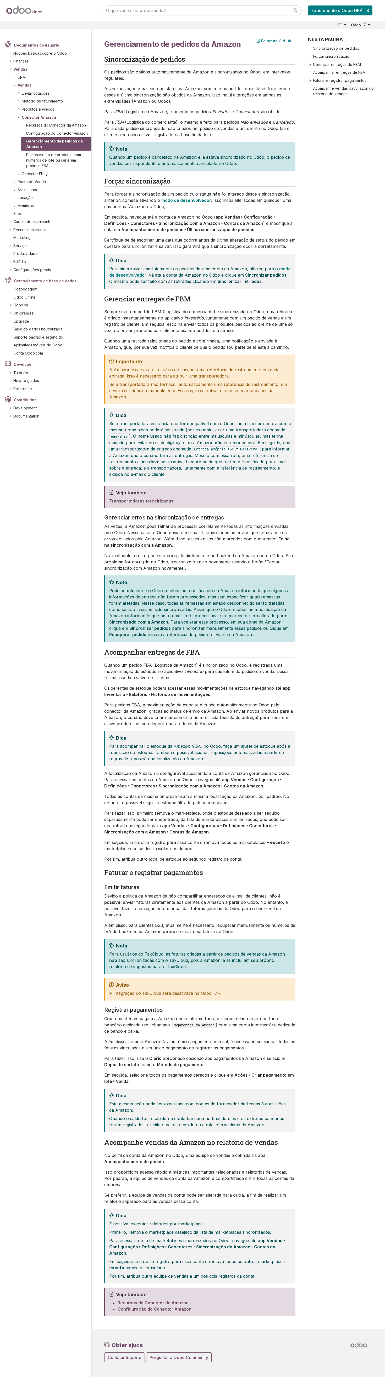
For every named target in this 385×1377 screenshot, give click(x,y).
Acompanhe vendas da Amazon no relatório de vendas (343, 91)
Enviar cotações (36, 93)
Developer (23, 364)
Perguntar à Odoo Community (179, 1357)
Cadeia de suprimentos (33, 221)
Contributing (25, 400)
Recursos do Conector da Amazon (56, 125)
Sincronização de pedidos (336, 48)
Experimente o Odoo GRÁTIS (340, 10)
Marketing (22, 237)
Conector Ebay (35, 174)
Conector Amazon (39, 117)
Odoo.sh (20, 305)
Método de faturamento (42, 101)
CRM (22, 77)
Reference (22, 388)
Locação (25, 197)
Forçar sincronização (331, 56)
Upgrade (21, 321)
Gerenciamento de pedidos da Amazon (54, 144)
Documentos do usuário (36, 45)
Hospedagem (25, 289)
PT (340, 25)
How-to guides (26, 380)
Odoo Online (25, 297)
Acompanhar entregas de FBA (339, 72)
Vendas (20, 69)
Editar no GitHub (276, 41)
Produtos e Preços (38, 109)
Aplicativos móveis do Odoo (38, 345)
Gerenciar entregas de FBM (337, 64)
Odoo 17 (359, 25)
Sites (17, 213)
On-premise (23, 313)
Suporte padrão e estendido (38, 337)
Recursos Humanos (30, 229)
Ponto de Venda (32, 181)
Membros (26, 205)
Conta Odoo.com (28, 353)
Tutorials (20, 372)
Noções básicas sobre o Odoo (40, 53)
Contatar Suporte (124, 1357)
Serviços (21, 245)
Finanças (21, 61)
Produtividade (25, 253)
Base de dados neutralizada (38, 329)
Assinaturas (27, 189)
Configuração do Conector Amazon (57, 133)
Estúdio (19, 261)
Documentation (26, 416)
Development (25, 408)
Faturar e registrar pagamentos (339, 80)
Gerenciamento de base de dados (45, 281)
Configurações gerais (32, 269)
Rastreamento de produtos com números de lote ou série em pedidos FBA (53, 160)
